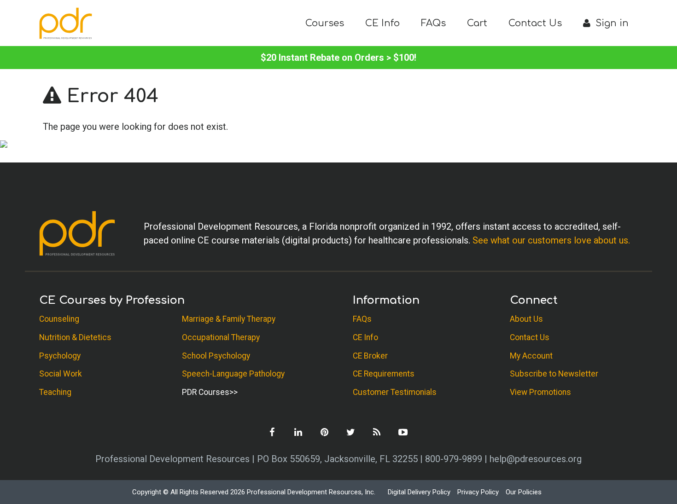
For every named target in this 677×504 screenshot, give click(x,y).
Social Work (60, 373)
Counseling (59, 319)
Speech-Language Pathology (233, 373)
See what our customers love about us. (551, 240)
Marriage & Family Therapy (228, 319)
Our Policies (524, 492)
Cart (477, 23)
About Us (526, 319)
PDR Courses (205, 392)
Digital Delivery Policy (419, 492)
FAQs (433, 23)
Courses (324, 23)
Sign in (611, 23)
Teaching (55, 392)
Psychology (60, 355)
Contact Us (535, 23)
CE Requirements (383, 373)
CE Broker (370, 355)
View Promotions (540, 392)
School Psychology (216, 355)
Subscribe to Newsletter (554, 373)
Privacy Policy (478, 492)
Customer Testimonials (395, 392)
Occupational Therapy (221, 337)
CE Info (382, 23)
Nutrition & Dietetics (75, 337)
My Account (531, 355)
